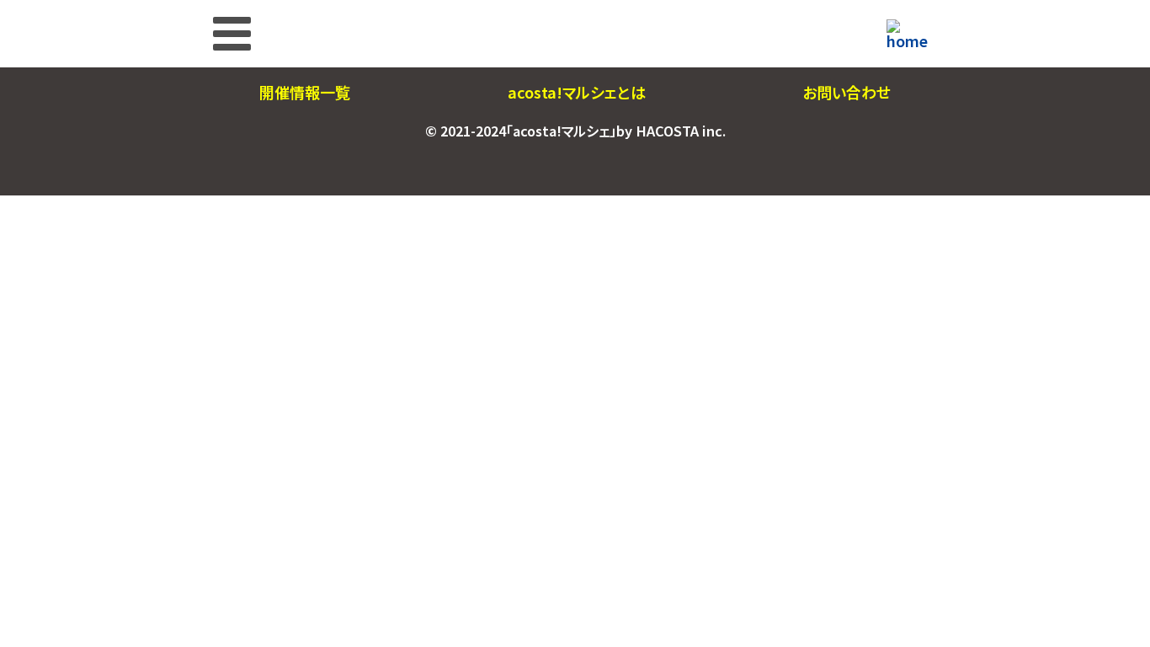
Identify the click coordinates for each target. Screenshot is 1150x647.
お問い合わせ (846, 92)
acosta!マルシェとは (577, 92)
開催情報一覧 (304, 92)
